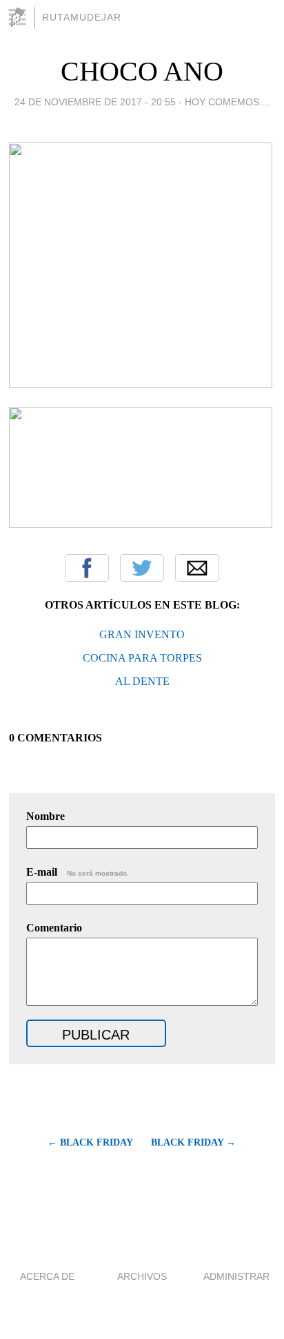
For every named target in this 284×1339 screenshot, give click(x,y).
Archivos (142, 1276)
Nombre (45, 816)
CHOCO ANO (142, 71)
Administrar (236, 1276)
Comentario (54, 928)
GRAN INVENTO (142, 634)
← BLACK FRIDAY (90, 1142)
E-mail (77, 872)
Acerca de (47, 1276)
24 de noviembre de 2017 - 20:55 (95, 101)
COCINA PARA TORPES (142, 658)
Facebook (87, 568)
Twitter (142, 568)
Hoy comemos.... (227, 101)
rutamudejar (81, 17)
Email (197, 568)
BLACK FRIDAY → (193, 1142)
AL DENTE (142, 681)
